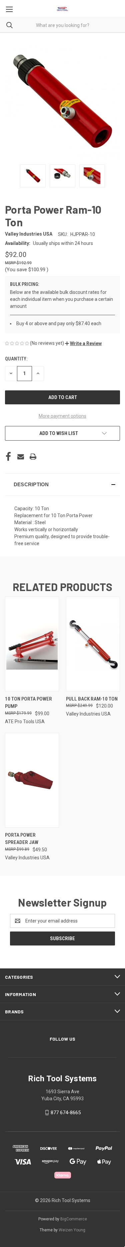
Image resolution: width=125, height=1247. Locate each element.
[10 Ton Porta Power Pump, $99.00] (32, 644)
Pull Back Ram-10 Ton (92, 699)
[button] (83, 343)
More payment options (62, 416)
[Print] (33, 456)
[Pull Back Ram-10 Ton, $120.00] (93, 644)
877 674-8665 (66, 1113)
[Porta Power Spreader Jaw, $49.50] (32, 780)
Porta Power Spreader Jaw (21, 839)
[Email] (20, 456)
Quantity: (16, 358)
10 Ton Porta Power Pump (28, 703)
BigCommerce (73, 1219)
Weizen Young (72, 1230)
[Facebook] (8, 456)
